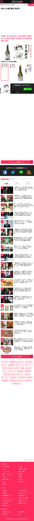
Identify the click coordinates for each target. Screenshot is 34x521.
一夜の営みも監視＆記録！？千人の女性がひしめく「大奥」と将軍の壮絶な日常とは (23, 331)
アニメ (5, 365)
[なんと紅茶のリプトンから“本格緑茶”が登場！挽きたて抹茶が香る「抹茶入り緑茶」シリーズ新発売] (7, 308)
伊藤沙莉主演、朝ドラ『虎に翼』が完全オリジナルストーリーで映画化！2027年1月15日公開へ (23, 222)
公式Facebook (5, 172)
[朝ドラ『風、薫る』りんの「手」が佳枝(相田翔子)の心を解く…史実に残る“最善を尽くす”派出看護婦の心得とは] (7, 342)
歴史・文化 (21, 481)
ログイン (25, 4)
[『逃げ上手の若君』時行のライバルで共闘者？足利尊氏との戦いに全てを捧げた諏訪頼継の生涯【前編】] (7, 216)
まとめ (20, 466)
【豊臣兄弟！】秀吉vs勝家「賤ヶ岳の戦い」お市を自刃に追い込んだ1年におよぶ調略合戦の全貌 (23, 188)
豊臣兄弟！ (15, 377)
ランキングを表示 (16, 356)
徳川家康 (7, 374)
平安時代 (30, 362)
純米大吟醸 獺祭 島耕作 (10, 8)
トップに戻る (29, 460)
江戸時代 (5, 362)
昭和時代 (14, 380)
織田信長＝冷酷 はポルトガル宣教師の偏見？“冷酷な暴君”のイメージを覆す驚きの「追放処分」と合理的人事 (23, 315)
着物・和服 (21, 471)
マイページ (5, 498)
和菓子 (20, 476)
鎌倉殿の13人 (17, 383)
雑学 (5, 368)
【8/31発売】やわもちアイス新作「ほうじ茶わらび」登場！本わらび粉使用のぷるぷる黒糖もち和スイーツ (23, 281)
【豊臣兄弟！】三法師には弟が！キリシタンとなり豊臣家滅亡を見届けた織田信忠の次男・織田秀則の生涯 (23, 197)
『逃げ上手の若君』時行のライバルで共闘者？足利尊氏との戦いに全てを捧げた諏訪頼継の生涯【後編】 (23, 256)
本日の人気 (5, 503)
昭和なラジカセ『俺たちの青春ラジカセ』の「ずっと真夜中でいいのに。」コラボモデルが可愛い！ (23, 247)
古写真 (4, 484)
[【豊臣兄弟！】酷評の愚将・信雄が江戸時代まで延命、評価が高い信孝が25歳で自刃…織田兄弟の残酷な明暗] (7, 232)
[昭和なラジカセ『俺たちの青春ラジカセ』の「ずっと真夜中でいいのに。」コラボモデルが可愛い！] (7, 249)
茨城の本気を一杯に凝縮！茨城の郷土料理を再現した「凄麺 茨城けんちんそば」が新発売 (23, 348)
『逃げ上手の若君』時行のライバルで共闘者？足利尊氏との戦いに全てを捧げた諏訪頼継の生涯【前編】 (23, 214)
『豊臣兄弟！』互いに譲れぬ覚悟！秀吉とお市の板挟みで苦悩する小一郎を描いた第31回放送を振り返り (23, 289)
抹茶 (14, 374)
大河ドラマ (21, 362)
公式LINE (21, 172)
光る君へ (21, 380)
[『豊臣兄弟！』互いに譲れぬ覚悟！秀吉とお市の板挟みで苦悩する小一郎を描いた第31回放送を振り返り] (7, 291)
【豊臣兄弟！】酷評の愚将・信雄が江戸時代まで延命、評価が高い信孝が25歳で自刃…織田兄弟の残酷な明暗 (23, 231)
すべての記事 (6, 466)
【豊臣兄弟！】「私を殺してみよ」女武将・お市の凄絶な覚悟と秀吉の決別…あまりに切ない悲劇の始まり (23, 264)
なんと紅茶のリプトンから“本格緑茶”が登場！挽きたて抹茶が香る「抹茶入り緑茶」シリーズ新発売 (23, 306)
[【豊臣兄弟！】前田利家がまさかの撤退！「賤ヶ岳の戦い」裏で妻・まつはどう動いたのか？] (7, 300)
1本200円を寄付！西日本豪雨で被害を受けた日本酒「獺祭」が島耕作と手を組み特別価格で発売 (16, 38)
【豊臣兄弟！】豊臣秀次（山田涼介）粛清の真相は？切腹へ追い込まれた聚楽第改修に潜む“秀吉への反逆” (23, 273)
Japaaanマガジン (23, 490)
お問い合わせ (22, 495)
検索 (32, 2)
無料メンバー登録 (23, 498)
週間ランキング (23, 503)
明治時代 (28, 371)
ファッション (6, 471)
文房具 (28, 374)
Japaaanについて (23, 493)
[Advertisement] (13, 22)
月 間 (28, 182)
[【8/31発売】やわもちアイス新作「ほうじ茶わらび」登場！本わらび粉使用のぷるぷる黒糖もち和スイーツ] (7, 283)
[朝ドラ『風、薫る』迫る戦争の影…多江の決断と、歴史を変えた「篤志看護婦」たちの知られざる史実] (7, 207)
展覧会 (30, 377)
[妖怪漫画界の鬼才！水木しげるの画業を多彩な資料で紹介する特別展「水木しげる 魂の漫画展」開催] (7, 241)
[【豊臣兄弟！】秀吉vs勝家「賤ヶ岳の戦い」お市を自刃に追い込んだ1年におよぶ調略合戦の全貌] (7, 190)
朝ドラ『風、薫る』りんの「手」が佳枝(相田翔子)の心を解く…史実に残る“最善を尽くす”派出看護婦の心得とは (23, 340)
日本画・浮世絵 (23, 469)
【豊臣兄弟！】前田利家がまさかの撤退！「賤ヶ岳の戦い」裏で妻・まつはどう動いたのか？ (23, 298)
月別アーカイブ (23, 500)
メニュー (1, 2)
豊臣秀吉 (23, 377)
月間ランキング (7, 505)
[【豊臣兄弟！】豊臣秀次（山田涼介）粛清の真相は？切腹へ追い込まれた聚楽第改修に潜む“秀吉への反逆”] (7, 274)
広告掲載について (7, 495)
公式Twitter (13, 172)
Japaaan (17, 1)
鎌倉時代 (6, 380)
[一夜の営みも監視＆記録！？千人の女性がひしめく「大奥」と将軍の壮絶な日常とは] (7, 333)
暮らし (4, 481)
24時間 (6, 182)
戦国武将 (12, 365)
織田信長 (21, 371)
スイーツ (30, 365)
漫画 (23, 368)
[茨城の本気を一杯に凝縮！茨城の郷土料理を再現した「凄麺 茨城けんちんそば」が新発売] (7, 350)
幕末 (17, 368)
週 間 (17, 182)
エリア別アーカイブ (8, 500)
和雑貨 (20, 474)
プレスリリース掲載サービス (16, 162)
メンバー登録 (31, 4)
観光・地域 (5, 479)
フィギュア (6, 377)
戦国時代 (13, 362)
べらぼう (13, 371)
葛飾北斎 (29, 380)
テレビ (6, 371)
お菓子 (11, 368)
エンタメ (21, 479)
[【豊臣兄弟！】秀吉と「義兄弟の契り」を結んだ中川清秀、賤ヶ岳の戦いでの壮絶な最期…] (7, 325)
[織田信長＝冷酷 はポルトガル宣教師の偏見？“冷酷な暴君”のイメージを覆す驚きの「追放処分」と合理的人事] (7, 317)
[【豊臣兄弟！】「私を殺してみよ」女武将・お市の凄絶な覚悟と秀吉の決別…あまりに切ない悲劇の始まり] (7, 266)
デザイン (21, 374)
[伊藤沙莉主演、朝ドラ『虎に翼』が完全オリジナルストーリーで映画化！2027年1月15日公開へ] (7, 224)
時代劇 (29, 368)
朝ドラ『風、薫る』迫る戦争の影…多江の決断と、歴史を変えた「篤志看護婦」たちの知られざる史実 (23, 205)
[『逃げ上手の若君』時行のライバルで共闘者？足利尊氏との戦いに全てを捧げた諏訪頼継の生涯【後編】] (7, 258)
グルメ (4, 476)
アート (4, 469)
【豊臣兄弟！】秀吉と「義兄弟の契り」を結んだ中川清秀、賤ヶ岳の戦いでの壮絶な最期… (23, 323)
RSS (29, 172)
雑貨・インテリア (7, 474)
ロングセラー (21, 365)
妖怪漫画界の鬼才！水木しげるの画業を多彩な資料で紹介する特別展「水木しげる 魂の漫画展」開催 (23, 239)
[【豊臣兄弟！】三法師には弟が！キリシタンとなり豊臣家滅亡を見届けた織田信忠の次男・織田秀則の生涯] (7, 199)
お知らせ (5, 493)
